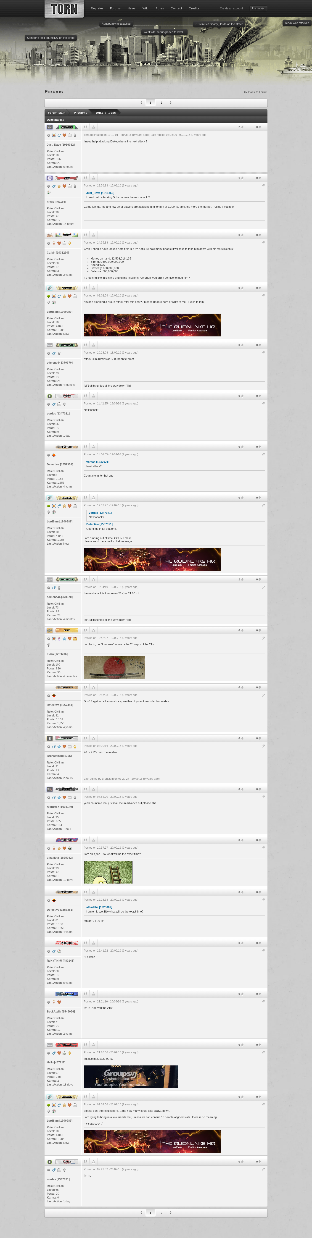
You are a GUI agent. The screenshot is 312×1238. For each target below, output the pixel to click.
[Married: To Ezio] (64, 848)
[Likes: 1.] (242, 178)
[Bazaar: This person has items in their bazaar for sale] (48, 192)
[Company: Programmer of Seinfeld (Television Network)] (64, 243)
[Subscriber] (64, 638)
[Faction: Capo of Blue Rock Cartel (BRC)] (75, 797)
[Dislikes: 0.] (260, 127)
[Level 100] (54, 135)
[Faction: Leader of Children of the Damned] (69, 243)
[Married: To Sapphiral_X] (64, 135)
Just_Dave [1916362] (100, 193)
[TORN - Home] (64, 9)
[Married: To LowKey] (64, 797)
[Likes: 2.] (242, 127)
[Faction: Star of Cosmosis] (75, 186)
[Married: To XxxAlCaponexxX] (59, 1002)
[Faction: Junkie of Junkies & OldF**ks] (64, 404)
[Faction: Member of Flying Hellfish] (59, 353)
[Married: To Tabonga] (59, 243)
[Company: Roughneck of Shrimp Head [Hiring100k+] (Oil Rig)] (75, 296)
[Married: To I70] (59, 1053)
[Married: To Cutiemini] (64, 746)
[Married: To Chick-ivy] (69, 296)
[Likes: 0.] (242, 235)
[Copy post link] (263, 186)
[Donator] (59, 186)
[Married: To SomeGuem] (69, 638)
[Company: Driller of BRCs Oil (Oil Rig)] (69, 797)
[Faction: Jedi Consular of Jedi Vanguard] (75, 135)
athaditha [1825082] (99, 907)
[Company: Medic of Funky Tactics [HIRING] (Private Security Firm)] (59, 404)
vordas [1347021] (97, 462)
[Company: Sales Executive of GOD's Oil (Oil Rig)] (69, 746)
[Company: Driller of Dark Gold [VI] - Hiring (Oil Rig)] (69, 186)
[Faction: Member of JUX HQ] (48, 645)
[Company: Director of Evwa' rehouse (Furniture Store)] (75, 638)
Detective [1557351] (99, 524)
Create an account (231, 8)
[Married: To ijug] (64, 186)
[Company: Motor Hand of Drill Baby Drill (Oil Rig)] (69, 135)
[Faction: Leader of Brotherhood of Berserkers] (75, 746)
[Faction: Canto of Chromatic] (48, 302)
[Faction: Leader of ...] (69, 1053)
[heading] (174, 151)
